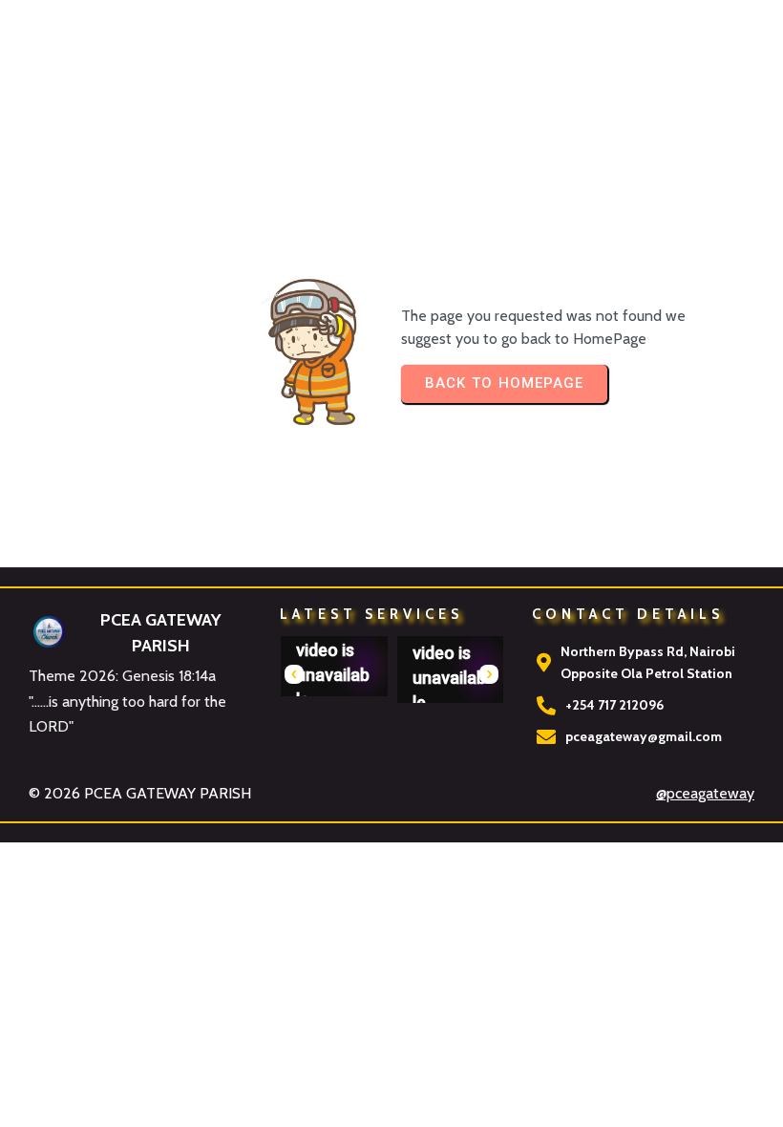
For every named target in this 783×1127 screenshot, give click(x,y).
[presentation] (294, 674)
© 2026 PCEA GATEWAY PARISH (140, 793)
